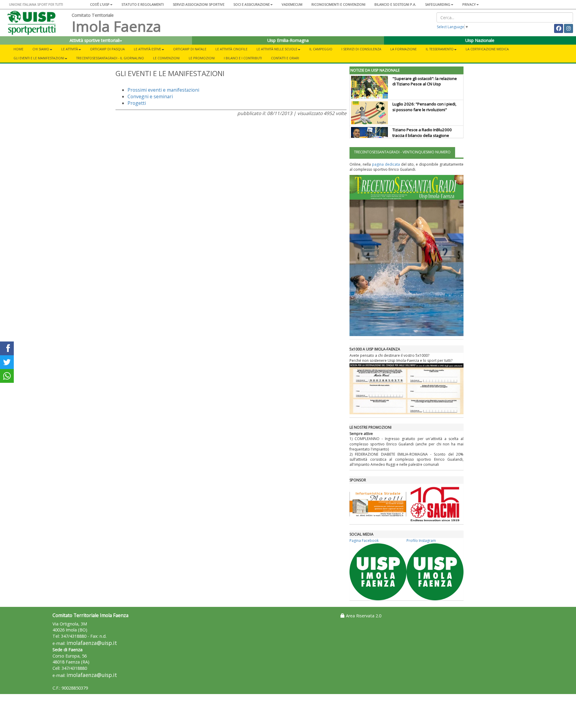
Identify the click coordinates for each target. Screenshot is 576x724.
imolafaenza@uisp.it (92, 643)
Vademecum (292, 4)
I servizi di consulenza (361, 49)
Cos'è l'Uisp (100, 4)
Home (18, 49)
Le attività (69, 49)
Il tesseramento (440, 49)
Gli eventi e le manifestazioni (39, 58)
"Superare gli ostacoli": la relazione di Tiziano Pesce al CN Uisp (424, 81)
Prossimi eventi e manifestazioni (163, 90)
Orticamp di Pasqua (107, 49)
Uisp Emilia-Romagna (288, 40)
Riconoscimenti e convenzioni (338, 4)
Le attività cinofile (231, 49)
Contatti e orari (285, 58)
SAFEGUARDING (437, 4)
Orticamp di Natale (189, 49)
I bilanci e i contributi (243, 58)
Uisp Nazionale (479, 40)
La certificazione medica (487, 49)
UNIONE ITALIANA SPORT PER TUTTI (36, 4)
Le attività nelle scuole (276, 49)
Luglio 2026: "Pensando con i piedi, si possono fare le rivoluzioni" (424, 106)
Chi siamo (40, 49)
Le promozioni (202, 58)
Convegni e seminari (150, 96)
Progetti (137, 103)
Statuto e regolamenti (143, 4)
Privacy (469, 4)
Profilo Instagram (421, 540)
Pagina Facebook (364, 540)
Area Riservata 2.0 (363, 616)
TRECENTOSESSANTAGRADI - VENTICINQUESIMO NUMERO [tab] (402, 152)
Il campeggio (320, 49)
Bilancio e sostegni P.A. (395, 4)
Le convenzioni (166, 58)
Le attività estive (147, 49)
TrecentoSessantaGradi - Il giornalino (110, 58)
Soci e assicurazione (251, 4)
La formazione (403, 49)
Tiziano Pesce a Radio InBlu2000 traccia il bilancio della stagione (422, 132)
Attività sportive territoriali (95, 40)
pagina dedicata (386, 164)
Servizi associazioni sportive (198, 4)
